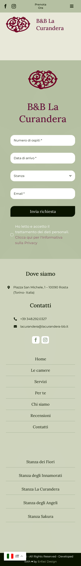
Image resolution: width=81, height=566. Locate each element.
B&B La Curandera (42, 113)
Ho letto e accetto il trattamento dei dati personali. (42, 234)
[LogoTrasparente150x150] (43, 67)
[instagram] (14, 6)
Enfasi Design (47, 561)
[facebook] (5, 6)
